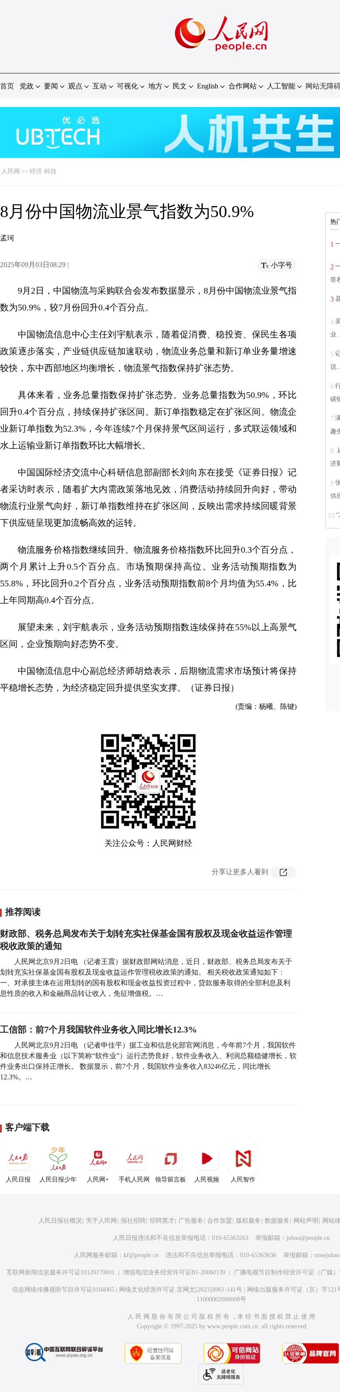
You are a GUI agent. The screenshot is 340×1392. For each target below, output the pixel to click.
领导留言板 (170, 1179)
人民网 (10, 171)
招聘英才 (162, 1220)
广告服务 (190, 1220)
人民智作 (243, 1179)
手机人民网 (134, 1179)
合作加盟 (219, 1220)
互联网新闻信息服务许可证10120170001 (60, 1272)
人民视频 (206, 1179)
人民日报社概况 (60, 1220)
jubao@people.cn (308, 1238)
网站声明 (306, 1220)
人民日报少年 (58, 1179)
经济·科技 (43, 171)
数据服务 (277, 1220)
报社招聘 (133, 1220)
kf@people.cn (141, 1255)
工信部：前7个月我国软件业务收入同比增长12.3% (98, 1029)
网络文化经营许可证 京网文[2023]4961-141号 (180, 1289)
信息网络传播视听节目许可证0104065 (63, 1289)
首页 (7, 86)
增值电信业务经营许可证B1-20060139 (174, 1272)
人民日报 (18, 1179)
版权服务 (248, 1220)
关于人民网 (101, 1220)
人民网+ (98, 1179)
